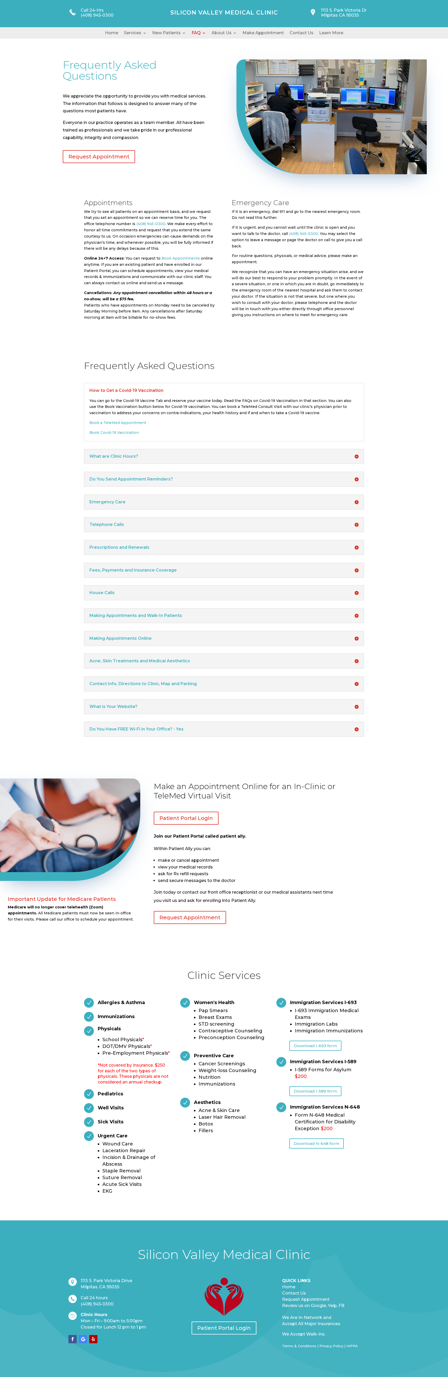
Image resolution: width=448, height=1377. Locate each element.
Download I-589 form (315, 1091)
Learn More (331, 33)
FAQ (196, 33)
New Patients (166, 33)
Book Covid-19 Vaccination (114, 432)
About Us (222, 33)
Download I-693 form (315, 1045)
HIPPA (352, 1346)
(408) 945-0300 (97, 15)
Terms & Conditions (299, 1346)
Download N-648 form (316, 1143)
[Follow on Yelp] (93, 1339)
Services (132, 33)
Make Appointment (263, 33)
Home (111, 33)
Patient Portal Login (186, 818)
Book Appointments (181, 258)
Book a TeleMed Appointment (117, 422)
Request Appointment (98, 157)
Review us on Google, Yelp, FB (313, 1305)
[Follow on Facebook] (72, 1339)
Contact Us (301, 33)
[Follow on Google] (83, 1339)
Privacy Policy (331, 1346)
